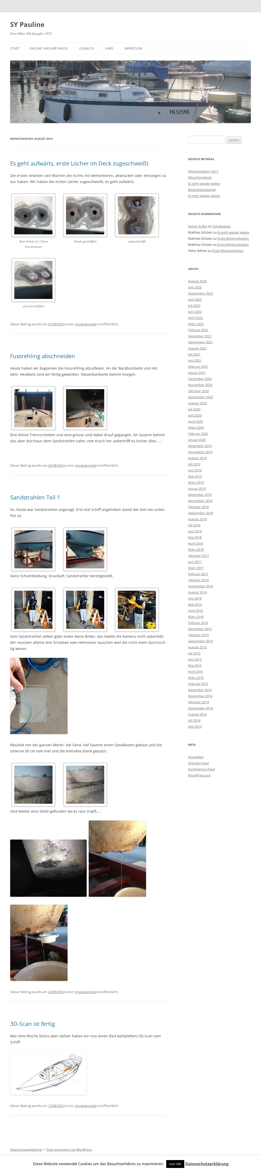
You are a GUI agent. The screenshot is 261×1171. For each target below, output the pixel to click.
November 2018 (200, 500)
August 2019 (197, 458)
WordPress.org (199, 775)
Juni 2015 (195, 659)
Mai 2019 (195, 476)
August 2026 (197, 281)
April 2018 (195, 543)
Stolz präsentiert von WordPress (69, 1149)
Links (109, 48)
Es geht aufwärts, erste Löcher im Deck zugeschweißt (79, 163)
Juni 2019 (195, 470)
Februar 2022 (198, 330)
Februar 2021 (198, 366)
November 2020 (200, 385)
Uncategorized (86, 324)
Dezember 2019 (200, 446)
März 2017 (196, 568)
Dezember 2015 (200, 629)
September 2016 (200, 586)
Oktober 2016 (198, 580)
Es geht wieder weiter (204, 183)
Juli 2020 (194, 409)
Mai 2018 (195, 537)
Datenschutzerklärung (26, 1149)
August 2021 (197, 348)
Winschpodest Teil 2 (203, 171)
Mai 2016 (195, 604)
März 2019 (196, 482)
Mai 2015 (195, 665)
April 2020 (195, 421)
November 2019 (200, 452)
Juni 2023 (195, 299)
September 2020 (200, 397)
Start (14, 48)
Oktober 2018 (198, 507)
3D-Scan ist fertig (32, 1023)
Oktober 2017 (198, 555)
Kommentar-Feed (201, 769)
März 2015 (196, 677)
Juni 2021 (195, 360)
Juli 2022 (194, 305)
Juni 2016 (195, 598)
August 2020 (197, 403)
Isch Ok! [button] (175, 1164)
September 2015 (200, 641)
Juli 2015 (194, 653)
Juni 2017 (195, 561)
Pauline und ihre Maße (49, 48)
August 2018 (197, 519)
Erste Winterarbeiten (233, 238)
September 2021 (200, 342)
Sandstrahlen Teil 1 (35, 497)
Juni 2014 (195, 726)
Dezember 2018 (200, 494)
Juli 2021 (194, 354)
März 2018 (196, 549)
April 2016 (195, 610)
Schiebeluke (221, 226)
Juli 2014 (194, 720)
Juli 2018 (194, 525)
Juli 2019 (194, 464)
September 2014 (200, 708)
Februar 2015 (198, 683)
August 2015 (197, 647)
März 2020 (196, 427)
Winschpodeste (200, 177)
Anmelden (196, 757)
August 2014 (197, 714)
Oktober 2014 (198, 702)
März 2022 (196, 324)
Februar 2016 (198, 622)
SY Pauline (27, 24)
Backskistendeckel (202, 189)
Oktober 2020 (198, 391)
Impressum (133, 48)
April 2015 (195, 671)
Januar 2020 (197, 439)
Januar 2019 (197, 488)
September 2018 (200, 513)
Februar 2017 (198, 574)
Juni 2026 (195, 287)
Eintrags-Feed (198, 763)
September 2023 (200, 293)
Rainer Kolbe (197, 226)
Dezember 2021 (200, 336)
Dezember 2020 (200, 378)
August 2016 (197, 592)
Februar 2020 (198, 433)
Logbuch (86, 48)
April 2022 (195, 317)
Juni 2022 (195, 311)
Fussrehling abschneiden (42, 356)
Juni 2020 (195, 415)
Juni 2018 (195, 531)
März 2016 (196, 616)
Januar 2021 (197, 372)
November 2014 (200, 696)
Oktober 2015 (198, 635)
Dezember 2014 (200, 690)
